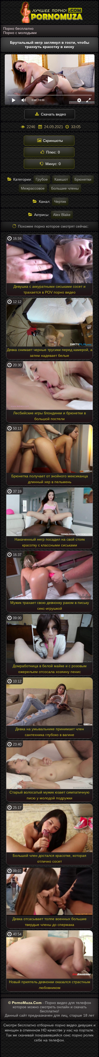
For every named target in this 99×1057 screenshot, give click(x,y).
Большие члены (65, 188)
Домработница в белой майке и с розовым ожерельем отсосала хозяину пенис (50, 669)
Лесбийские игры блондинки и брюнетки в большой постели (49, 416)
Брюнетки (82, 179)
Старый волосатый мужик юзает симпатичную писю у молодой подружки (49, 795)
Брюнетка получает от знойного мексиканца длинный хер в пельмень (49, 479)
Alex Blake (61, 215)
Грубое (42, 179)
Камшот (61, 179)
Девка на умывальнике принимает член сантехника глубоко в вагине (49, 732)
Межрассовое (33, 188)
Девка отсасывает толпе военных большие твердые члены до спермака (49, 922)
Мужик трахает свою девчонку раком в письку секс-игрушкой (49, 605)
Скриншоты (52, 140)
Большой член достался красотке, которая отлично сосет (49, 858)
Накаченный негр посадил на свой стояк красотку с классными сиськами (50, 542)
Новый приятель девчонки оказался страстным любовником (49, 985)
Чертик (60, 201)
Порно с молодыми (20, 33)
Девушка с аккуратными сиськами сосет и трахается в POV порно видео (49, 289)
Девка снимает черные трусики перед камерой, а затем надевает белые (49, 353)
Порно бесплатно (18, 28)
